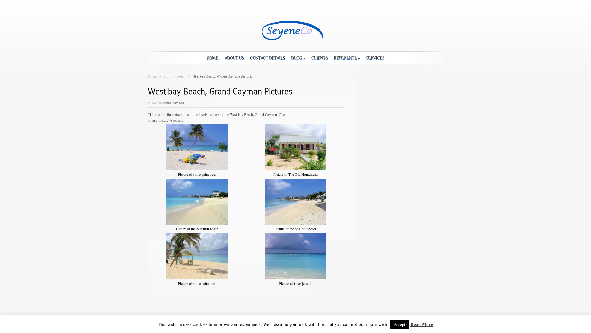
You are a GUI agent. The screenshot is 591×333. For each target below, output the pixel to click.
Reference (347, 57)
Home (212, 57)
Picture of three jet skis (295, 283)
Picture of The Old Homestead (295, 174)
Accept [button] (399, 324)
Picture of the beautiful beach (197, 228)
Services (375, 57)
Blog (298, 57)
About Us (234, 57)
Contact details (267, 57)
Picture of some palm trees (197, 174)
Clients (319, 57)
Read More (421, 324)
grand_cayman (175, 76)
